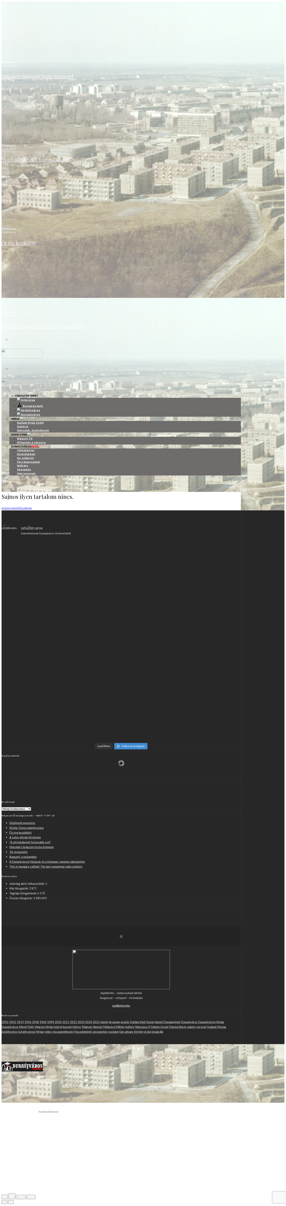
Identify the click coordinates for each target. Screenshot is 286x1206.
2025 (96, 1022)
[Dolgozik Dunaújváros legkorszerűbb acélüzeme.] (31, 591)
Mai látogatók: (19, 888)
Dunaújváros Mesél (14, 1027)
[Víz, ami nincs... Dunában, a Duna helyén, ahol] (91, 674)
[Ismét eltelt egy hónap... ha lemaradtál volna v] (31, 713)
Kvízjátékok (26, 454)
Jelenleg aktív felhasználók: (27, 883)
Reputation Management (48, 1111)
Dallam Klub (138, 1022)
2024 (88, 1022)
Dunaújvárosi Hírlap (211, 1022)
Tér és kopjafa (18, 852)
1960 (42, 1022)
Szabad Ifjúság (216, 1027)
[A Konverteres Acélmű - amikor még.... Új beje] (211, 552)
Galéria (22, 426)
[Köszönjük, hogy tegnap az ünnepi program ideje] (31, 555)
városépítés (99, 1031)
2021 (65, 1022)
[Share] (11, 1196)
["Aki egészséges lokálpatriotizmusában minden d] (91, 560)
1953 (20, 1022)
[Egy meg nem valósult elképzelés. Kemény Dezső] (211, 672)
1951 (5, 1022)
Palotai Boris (177, 1027)
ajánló (104, 1022)
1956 (27, 1022)
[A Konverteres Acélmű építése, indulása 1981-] (151, 555)
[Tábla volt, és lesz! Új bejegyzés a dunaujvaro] (151, 705)
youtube (113, 1031)
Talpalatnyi (25, 450)
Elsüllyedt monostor (22, 823)
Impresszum (26, 473)
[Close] (5, 1197)
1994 (50, 1022)
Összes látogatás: (21, 898)
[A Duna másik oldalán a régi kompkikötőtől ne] (211, 586)
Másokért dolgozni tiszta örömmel (37, 76)
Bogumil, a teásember (23, 856)
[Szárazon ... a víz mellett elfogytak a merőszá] (211, 631)
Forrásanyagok (28, 462)
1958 (35, 1022)
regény (191, 1027)
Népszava (141, 1027)
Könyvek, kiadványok (33, 430)
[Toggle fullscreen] (21, 1197)
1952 (12, 1022)
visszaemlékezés (62, 1031)
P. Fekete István (158, 1027)
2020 (58, 1022)
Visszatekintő (82, 1031)
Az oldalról (25, 458)
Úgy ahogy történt (131, 1031)
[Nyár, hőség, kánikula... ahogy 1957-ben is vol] (31, 665)
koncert (68, 1027)
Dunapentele (171, 1022)
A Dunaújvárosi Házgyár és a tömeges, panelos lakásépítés (47, 861)
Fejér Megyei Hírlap (40, 1027)
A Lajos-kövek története (25, 837)
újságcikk (157, 1031)
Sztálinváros (10, 1031)
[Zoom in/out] (31, 1197)
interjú (58, 1027)
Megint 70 (25, 438)
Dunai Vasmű (154, 1022)
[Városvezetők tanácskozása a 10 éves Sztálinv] (151, 631)
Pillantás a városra (31, 442)
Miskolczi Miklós (114, 1027)
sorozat (202, 1027)
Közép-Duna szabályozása (26, 827)
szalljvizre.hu (121, 1005)
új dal (147, 1031)
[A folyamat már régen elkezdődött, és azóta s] (151, 669)
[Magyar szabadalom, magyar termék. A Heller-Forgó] (31, 633)
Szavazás (24, 469)
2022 (73, 1022)
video (48, 1031)
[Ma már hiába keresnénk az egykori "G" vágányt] (91, 715)
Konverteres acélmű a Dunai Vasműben (43, 326)
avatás (125, 1022)
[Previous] (4, 1202)
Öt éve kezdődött (19, 243)
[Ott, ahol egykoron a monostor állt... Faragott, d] (91, 636)
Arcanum (114, 1022)
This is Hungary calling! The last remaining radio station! (45, 866)
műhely (129, 1027)
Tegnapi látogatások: (23, 893)
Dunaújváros (9, 61)
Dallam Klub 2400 (30, 422)
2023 (80, 1022)
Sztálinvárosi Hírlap (31, 1031)
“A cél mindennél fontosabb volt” (36, 159)
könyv (77, 1027)
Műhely (22, 465)
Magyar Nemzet (92, 1027)
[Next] (11, 1202)
